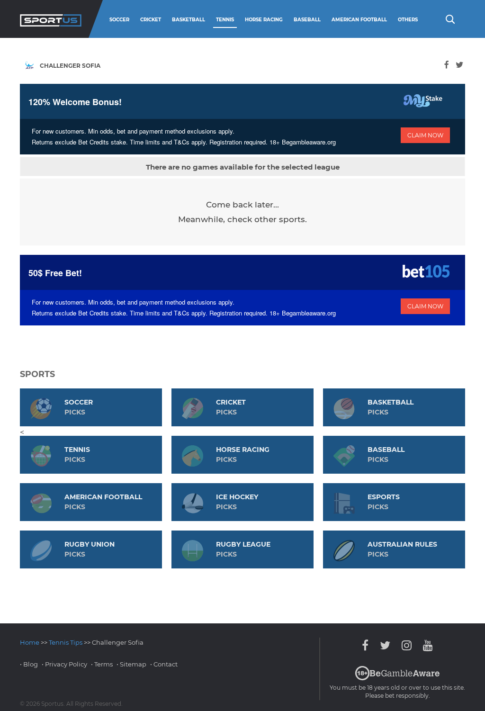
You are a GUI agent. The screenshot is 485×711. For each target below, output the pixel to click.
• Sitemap (131, 664)
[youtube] (425, 645)
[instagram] (406, 645)
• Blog (29, 664)
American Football (359, 20)
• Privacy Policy (64, 664)
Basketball (188, 20)
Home (29, 642)
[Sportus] (51, 19)
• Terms (102, 664)
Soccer (119, 20)
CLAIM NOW (425, 135)
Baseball (307, 20)
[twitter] (459, 65)
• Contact (164, 664)
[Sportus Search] (449, 18)
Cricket (150, 20)
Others (408, 20)
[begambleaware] (397, 678)
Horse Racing (264, 20)
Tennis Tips (65, 642)
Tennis (225, 20)
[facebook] (446, 65)
